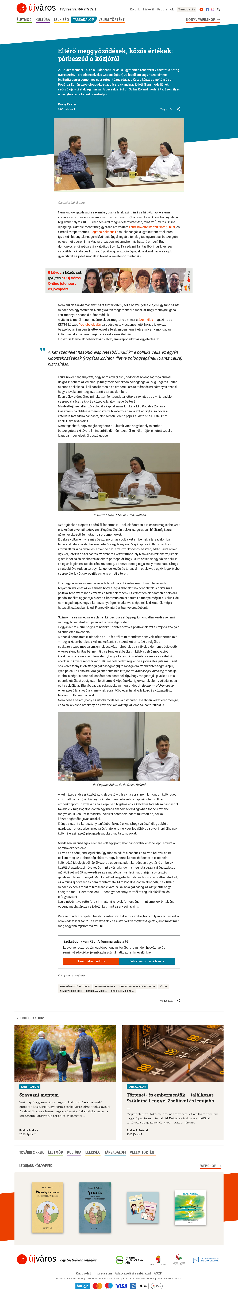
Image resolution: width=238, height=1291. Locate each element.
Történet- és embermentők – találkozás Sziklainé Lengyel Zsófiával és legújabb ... (170, 1101)
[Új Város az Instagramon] (212, 9)
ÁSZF (158, 1273)
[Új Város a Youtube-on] (201, 9)
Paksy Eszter (67, 104)
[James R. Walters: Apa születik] (95, 1207)
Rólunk (135, 9)
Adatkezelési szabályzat (133, 1273)
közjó (163, 986)
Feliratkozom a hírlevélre (146, 961)
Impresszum (103, 1273)
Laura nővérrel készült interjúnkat (151, 227)
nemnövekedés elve (71, 991)
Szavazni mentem (39, 1095)
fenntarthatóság (105, 986)
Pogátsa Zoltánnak (103, 232)
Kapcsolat (83, 1273)
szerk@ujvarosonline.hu (142, 1278)
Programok (165, 9)
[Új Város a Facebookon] (207, 9)
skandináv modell (96, 991)
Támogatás (186, 9)
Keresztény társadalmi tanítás (137, 986)
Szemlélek (145, 319)
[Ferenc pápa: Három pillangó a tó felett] (190, 1207)
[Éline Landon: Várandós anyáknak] (47, 1207)
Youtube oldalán (90, 324)
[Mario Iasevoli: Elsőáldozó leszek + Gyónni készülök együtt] (143, 1207)
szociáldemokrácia (122, 991)
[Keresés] (218, 9)
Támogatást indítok (91, 961)
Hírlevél (148, 9)
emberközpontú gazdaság (75, 986)
